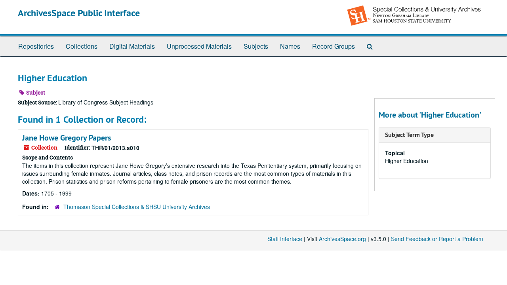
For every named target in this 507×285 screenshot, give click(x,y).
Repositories (36, 46)
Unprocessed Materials (199, 46)
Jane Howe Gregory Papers (66, 138)
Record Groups (333, 46)
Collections (81, 46)
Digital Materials (132, 46)
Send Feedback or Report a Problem (437, 239)
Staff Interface (284, 239)
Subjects (256, 46)
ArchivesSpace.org (342, 239)
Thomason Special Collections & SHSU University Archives (136, 207)
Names (290, 46)
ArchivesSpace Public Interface (79, 13)
